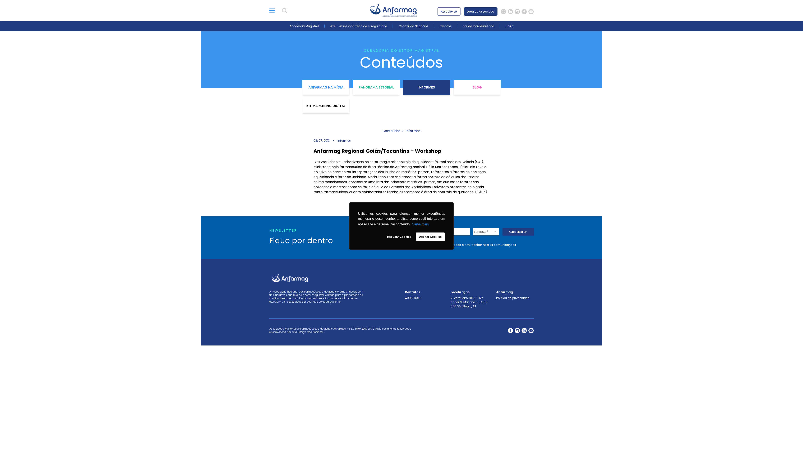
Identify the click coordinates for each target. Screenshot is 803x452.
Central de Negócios (413, 26)
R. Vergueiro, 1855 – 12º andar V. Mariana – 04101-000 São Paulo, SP (469, 302)
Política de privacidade (512, 298)
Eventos (445, 26)
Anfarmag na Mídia (325, 87)
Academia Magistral (304, 26)
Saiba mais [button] (420, 224)
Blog (477, 87)
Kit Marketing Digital (325, 105)
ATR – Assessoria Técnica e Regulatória (358, 26)
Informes (426, 87)
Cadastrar (518, 231)
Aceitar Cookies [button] (430, 236)
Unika (509, 26)
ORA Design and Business (308, 332)
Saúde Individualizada (478, 26)
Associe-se (449, 11)
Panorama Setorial (376, 87)
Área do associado (480, 11)
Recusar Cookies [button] (399, 236)
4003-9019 (413, 298)
